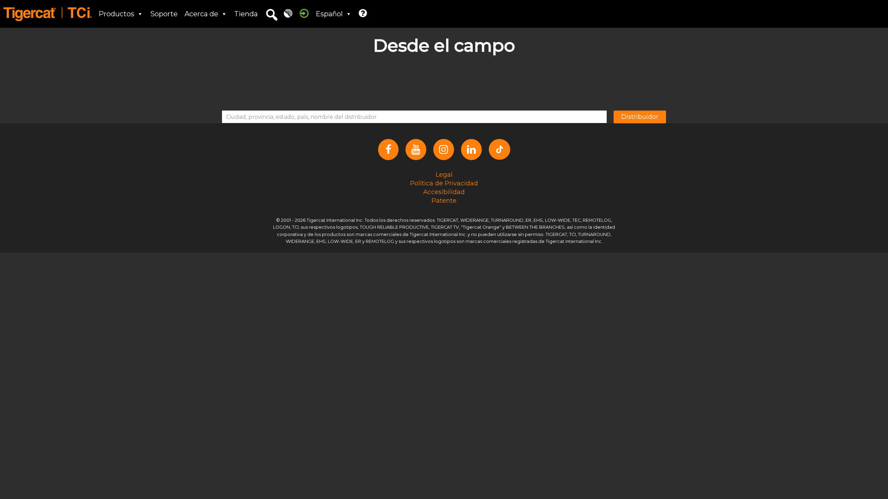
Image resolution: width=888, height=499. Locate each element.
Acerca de (201, 14)
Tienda (246, 14)
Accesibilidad (444, 191)
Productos (116, 14)
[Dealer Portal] (304, 13)
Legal (444, 174)
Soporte (164, 14)
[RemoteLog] (288, 13)
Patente (444, 200)
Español (329, 14)
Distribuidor (639, 117)
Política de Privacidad (444, 183)
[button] (271, 15)
